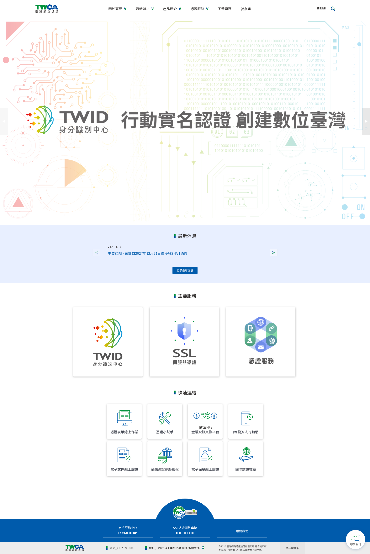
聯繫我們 (355, 544)
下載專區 (225, 8)
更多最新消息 (185, 270)
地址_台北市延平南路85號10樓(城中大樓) (174, 548)
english (321, 8)
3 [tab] (194, 218)
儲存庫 (245, 8)
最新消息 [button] (143, 8)
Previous (4, 121)
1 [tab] (176, 218)
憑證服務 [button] (197, 8)
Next (366, 121)
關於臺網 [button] (115, 8)
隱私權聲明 (292, 548)
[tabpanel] (185, 121)
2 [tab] (185, 218)
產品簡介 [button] (170, 8)
